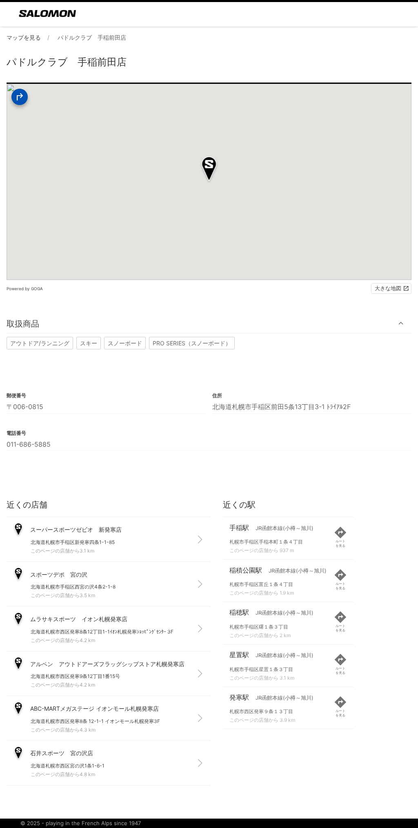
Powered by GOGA (25, 288)
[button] (209, 323)
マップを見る (24, 37)
